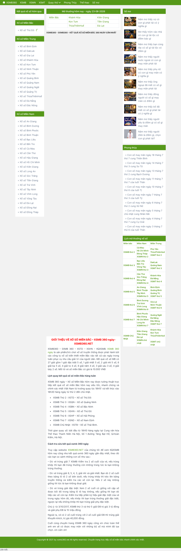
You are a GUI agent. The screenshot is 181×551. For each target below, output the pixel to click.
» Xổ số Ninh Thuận (28, 69)
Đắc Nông (155, 321)
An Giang (141, 287)
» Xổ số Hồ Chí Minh (29, 162)
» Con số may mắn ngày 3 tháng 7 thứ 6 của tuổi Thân (143, 228)
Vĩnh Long (142, 306)
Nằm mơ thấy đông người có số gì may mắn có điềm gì (148, 97)
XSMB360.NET (75, 449)
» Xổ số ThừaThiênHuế (30, 96)
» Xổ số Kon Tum (27, 64)
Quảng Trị (155, 293)
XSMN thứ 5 (142, 296)
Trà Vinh (141, 303)
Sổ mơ (95, 2)
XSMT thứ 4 (156, 281)
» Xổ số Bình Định (27, 46)
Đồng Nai (141, 280)
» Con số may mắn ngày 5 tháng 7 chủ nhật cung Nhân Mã (143, 212)
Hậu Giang (142, 316)
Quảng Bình (156, 290)
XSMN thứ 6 (142, 309)
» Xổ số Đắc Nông (27, 105)
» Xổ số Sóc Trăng (27, 175)
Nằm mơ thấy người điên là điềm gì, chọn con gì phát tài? (149, 135)
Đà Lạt (100, 25)
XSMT (42, 2)
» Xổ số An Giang (27, 121)
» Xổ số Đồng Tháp (28, 212)
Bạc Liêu (141, 261)
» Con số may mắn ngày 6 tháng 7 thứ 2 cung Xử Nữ (143, 204)
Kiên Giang (103, 17)
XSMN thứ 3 (142, 270)
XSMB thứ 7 (129, 319)
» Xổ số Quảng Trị (27, 91)
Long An (141, 322)
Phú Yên (154, 249)
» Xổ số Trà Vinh (26, 184)
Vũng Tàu (141, 267)
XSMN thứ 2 (142, 256)
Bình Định (155, 287)
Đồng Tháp (142, 253)
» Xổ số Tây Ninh (27, 189)
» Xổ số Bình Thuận (28, 135)
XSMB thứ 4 (129, 278)
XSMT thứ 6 (156, 308)
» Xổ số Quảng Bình (28, 78)
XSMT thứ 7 (156, 324)
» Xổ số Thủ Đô (26, 30)
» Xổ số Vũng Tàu (27, 198)
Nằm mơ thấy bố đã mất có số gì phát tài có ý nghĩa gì (149, 110)
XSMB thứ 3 (129, 265)
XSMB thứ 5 (129, 291)
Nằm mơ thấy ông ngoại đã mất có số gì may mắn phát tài (150, 85)
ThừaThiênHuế (76, 25)
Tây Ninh (141, 293)
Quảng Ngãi (156, 315)
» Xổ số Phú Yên (26, 73)
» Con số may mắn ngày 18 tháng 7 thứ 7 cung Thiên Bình (143, 157)
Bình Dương (142, 300)
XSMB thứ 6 (129, 305)
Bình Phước (142, 313)
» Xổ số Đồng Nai (27, 207)
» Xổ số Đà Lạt (26, 203)
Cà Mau (140, 247)
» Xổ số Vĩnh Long (27, 194)
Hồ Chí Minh (143, 250)
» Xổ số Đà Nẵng (27, 100)
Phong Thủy (70, 2)
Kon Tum (73, 21)
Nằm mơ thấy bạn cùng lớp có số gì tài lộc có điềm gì (150, 47)
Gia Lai (153, 302)
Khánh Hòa (74, 17)
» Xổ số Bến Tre (26, 144)
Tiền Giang (103, 21)
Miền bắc (127, 243)
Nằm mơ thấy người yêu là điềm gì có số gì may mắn (150, 122)
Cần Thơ (141, 274)
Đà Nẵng (154, 278)
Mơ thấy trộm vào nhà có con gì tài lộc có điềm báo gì (150, 35)
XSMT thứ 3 (156, 268)
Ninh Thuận (156, 305)
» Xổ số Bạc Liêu (27, 139)
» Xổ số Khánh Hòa (28, 60)
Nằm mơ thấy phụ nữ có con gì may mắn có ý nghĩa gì (150, 72)
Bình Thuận (142, 290)
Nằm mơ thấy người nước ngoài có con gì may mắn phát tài (149, 60)
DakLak (154, 262)
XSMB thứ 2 (129, 252)
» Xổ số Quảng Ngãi (28, 87)
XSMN (32, 2)
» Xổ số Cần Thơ (27, 153)
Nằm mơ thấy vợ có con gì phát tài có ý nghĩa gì (148, 23)
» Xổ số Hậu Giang (28, 157)
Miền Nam (141, 243)
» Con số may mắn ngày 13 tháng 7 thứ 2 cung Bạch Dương (143, 172)
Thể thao (84, 2)
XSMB (23, 2)
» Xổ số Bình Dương (28, 125)
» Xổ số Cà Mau (26, 148)
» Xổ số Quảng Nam (28, 82)
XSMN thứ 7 (142, 325)
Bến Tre (140, 264)
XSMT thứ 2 (156, 255)
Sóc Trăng (142, 277)
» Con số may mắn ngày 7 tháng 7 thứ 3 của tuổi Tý (143, 196)
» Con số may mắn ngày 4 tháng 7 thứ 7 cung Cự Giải (143, 220)
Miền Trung (155, 243)
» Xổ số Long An (26, 171)
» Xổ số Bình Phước (28, 130)
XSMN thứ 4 (142, 283)
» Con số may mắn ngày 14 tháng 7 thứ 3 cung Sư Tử (143, 165)
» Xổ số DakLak (26, 50)
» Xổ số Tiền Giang (28, 180)
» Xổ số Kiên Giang (28, 166)
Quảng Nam (156, 265)
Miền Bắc (54, 17)
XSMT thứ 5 (156, 296)
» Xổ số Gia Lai (26, 55)
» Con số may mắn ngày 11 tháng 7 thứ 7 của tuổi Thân (143, 180)
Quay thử (53, 2)
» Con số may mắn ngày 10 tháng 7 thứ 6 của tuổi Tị (143, 188)
